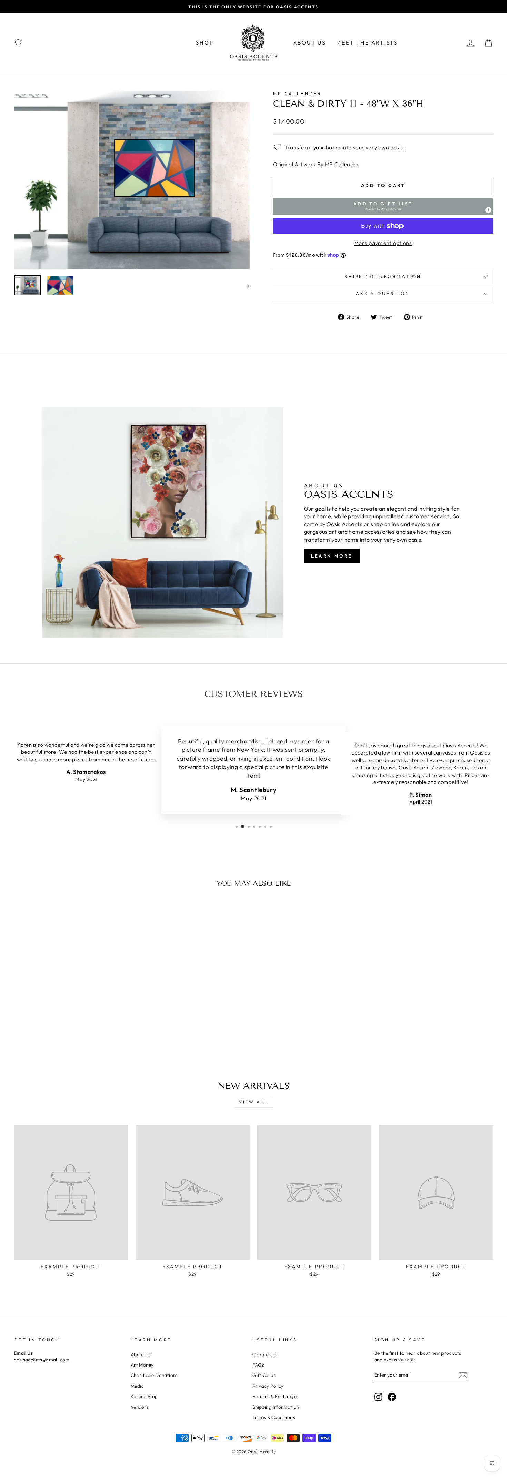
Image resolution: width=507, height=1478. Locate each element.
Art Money (142, 1365)
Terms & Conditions (273, 1417)
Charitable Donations (154, 1375)
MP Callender (297, 93)
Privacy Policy (268, 1386)
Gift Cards (264, 1375)
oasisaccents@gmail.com (42, 1360)
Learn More (331, 556)
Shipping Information (275, 1407)
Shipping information (383, 276)
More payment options (383, 242)
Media (137, 1386)
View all (253, 1101)
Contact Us (264, 1354)
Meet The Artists (367, 42)
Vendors (140, 1407)
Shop (205, 42)
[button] (383, 206)
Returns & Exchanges (275, 1396)
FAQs (258, 1365)
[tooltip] (488, 210)
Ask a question (383, 293)
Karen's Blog (144, 1396)
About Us (309, 42)
